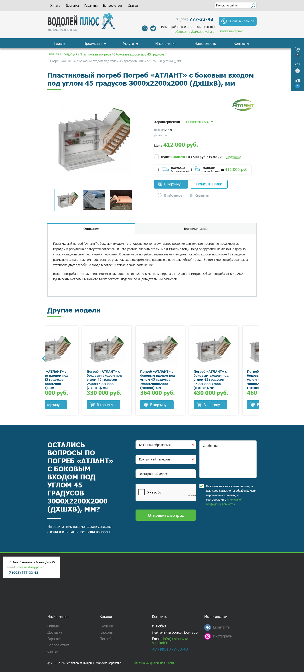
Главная (60, 43)
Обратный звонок (241, 21)
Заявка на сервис (231, 31)
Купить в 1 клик (209, 184)
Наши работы (206, 43)
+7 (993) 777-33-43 (22, 572)
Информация (165, 43)
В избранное (173, 195)
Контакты (241, 43)
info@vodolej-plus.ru (31, 567)
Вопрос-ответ (112, 5)
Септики (106, 626)
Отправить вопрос (166, 515)
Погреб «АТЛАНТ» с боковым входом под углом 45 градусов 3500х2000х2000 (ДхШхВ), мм (176, 379)
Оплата (55, 5)
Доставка (72, 5)
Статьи (133, 5)
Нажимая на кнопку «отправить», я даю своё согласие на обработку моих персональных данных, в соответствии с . (231, 495)
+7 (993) (193, 19)
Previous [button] (43, 358)
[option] (94, 139)
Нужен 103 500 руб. (192, 157)
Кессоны (106, 632)
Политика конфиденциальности (153, 663)
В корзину (172, 184)
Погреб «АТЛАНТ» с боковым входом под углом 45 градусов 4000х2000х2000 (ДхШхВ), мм (229, 379)
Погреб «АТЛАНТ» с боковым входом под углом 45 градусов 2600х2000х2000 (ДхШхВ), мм (122, 379)
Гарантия (90, 5)
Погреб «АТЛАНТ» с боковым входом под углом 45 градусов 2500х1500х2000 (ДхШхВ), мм (69, 379)
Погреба (106, 638)
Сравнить (202, 195)
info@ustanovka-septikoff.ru (193, 31)
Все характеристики (196, 121)
